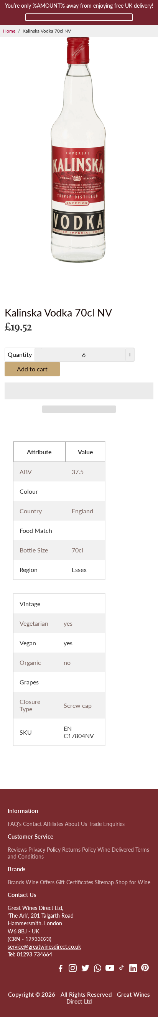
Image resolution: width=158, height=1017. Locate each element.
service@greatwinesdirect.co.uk (44, 947)
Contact (32, 824)
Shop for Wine (132, 882)
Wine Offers (40, 882)
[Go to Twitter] (85, 969)
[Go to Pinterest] (145, 969)
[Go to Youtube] (110, 969)
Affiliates (53, 824)
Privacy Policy (44, 850)
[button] (79, 390)
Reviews (17, 850)
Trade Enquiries (107, 824)
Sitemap (104, 882)
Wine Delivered (115, 850)
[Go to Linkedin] (133, 969)
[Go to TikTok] (121, 969)
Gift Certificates (74, 882)
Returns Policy (79, 850)
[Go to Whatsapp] (97, 969)
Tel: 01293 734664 (30, 954)
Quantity (20, 354)
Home (9, 31)
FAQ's (14, 824)
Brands (16, 882)
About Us (76, 824)
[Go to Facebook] (60, 969)
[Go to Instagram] (72, 969)
